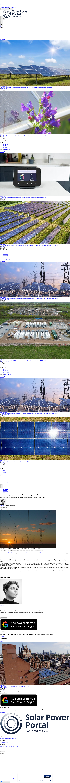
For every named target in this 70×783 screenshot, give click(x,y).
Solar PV (4, 369)
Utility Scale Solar (6, 34)
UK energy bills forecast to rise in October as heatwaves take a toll (11, 197)
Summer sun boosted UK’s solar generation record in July (10, 461)
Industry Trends (5, 482)
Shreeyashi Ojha (4, 88)
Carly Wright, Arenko (5, 299)
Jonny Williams (4, 687)
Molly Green (3, 198)
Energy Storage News (7, 746)
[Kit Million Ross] (3, 504)
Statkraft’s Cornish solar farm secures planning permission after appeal (12, 135)
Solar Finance (5, 147)
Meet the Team (5, 738)
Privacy (12, 778)
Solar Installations (6, 372)
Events (1, 474)
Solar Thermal (5, 370)
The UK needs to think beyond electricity (7, 686)
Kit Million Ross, (3, 505)
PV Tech (2, 746)
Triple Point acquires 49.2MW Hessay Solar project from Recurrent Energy (13, 87)
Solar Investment (5, 144)
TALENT (21, 1)
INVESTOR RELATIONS (14, 1)
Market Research (13, 738)
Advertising (11, 7)
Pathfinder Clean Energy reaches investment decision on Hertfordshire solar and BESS (15, 245)
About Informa (3, 778)
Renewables (5, 574)
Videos (4, 480)
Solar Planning (7, 149)
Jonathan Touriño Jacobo (5, 361)
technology (9, 574)
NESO (1, 574)
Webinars (4, 479)
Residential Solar (5, 32)
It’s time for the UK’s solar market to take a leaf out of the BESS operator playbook (14, 298)
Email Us (8, 742)
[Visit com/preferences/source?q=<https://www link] (18, 629)
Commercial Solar (6, 33)
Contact (14, 7)
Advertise (2, 742)
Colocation (4, 256)
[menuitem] (35, 27)
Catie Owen (3, 136)
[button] (35, 5)
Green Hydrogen (5, 255)
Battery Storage (5, 254)
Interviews (4, 472)
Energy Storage (7, 259)
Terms (15, 778)
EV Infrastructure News (15, 746)
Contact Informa (8, 778)
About (1, 7)
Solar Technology (3, 297)
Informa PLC (2, 1)
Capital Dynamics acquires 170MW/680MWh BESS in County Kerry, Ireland (13, 360)
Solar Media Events (6, 7)
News (1, 26)
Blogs (4, 470)
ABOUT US (7, 1)
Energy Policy (5, 145)
